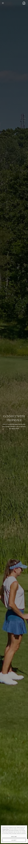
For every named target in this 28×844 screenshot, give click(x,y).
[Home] (24, 3)
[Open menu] (3, 3)
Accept (14, 840)
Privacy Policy (5, 829)
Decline (14, 836)
